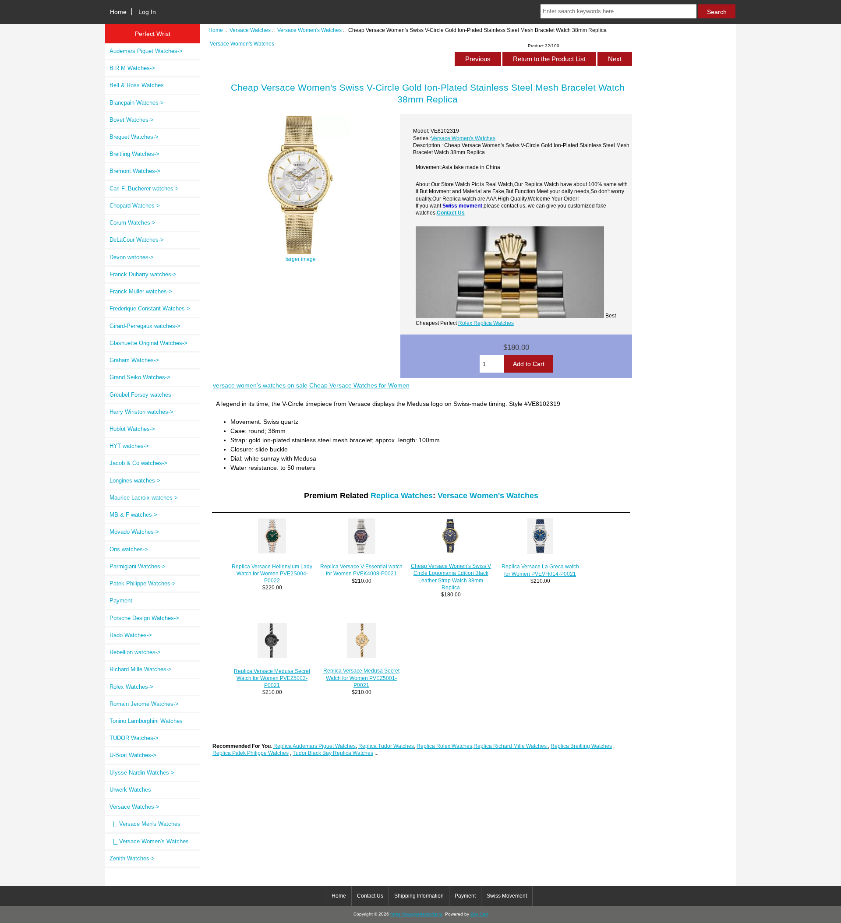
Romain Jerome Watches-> (144, 704)
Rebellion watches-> (135, 652)
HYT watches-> (129, 446)
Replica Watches (402, 495)
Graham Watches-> (134, 360)
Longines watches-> (135, 480)
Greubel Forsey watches (140, 394)
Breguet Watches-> (134, 137)
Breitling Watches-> (134, 154)
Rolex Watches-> (131, 686)
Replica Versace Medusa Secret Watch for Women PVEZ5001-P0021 (361, 677)
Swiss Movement (507, 896)
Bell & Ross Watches (137, 85)
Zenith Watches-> (132, 858)
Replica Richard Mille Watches (511, 746)
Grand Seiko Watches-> (140, 377)
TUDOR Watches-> (134, 738)
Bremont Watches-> (135, 171)
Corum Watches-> (132, 222)
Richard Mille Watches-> (141, 669)
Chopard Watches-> (135, 205)
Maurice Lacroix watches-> (144, 497)
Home (118, 11)
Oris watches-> (129, 549)
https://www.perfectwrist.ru (416, 914)
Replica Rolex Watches (444, 746)
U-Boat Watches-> (133, 755)
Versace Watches (250, 30)
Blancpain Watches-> (137, 102)
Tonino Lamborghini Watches (146, 721)
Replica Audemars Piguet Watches (314, 746)
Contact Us (451, 212)
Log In (147, 11)
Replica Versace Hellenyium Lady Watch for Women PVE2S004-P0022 (272, 573)
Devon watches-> (132, 257)
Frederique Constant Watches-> (150, 308)
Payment (121, 600)
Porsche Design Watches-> (144, 618)
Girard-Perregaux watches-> (145, 326)
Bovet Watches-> (132, 119)
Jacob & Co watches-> (138, 463)
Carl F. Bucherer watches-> (144, 188)
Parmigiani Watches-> (138, 566)
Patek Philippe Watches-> (143, 583)
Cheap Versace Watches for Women (359, 385)
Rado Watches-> (131, 635)
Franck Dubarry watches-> (143, 274)
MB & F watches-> (133, 514)
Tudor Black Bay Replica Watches (333, 753)
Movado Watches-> (134, 531)
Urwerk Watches (130, 789)
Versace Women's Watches (309, 30)
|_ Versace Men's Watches (145, 824)
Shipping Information (419, 896)
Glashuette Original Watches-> (148, 343)
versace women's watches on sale (260, 385)
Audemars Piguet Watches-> (146, 51)
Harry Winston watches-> (141, 412)
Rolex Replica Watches (486, 323)
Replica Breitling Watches (581, 746)
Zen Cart (479, 914)
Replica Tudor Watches (386, 746)
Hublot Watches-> (132, 429)
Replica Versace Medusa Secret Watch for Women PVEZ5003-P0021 (272, 678)
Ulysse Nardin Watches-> (142, 772)
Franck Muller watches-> (141, 291)
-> (134, 806)
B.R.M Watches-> (132, 68)
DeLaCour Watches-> (137, 239)
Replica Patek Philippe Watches (250, 753)
